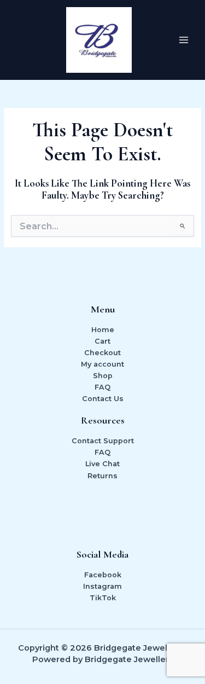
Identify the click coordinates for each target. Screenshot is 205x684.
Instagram (102, 586)
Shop (103, 376)
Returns (102, 476)
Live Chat (102, 464)
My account (102, 364)
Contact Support (103, 441)
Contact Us (103, 399)
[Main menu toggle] (183, 40)
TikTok (103, 598)
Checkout (102, 353)
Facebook (102, 575)
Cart (102, 341)
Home (102, 330)
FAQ (102, 387)
